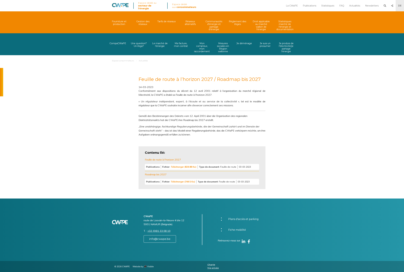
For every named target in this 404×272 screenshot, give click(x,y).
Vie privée (213, 268)
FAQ (341, 5)
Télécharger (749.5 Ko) (183, 181)
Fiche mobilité (237, 229)
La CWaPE (292, 5)
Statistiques (327, 5)
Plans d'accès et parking (243, 219)
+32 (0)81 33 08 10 (158, 230)
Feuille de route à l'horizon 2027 (163, 159)
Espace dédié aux (184, 6)
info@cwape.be (159, 238)
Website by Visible (143, 266)
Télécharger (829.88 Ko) (183, 166)
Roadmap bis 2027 (155, 174)
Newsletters (372, 5)
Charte (211, 264)
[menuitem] (119, 22)
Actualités (354, 5)
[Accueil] (120, 6)
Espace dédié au (147, 5)
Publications (309, 5)
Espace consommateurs (123, 60)
